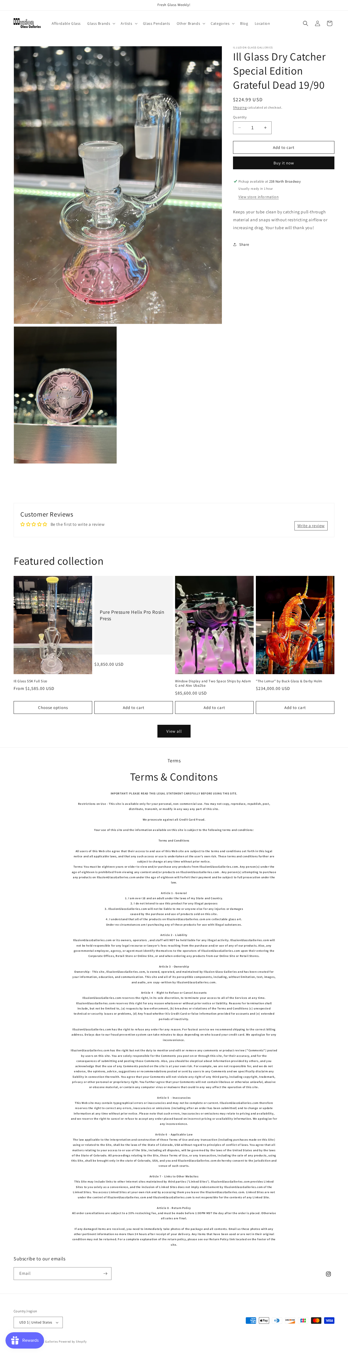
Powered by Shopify (73, 1341)
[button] (100, 23)
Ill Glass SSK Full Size (30, 681)
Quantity (240, 117)
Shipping (240, 107)
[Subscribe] (105, 1273)
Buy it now (284, 162)
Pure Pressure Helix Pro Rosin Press (132, 615)
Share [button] (244, 244)
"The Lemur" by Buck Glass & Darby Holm (289, 681)
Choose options (53, 707)
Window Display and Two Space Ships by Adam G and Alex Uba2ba (213, 683)
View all (174, 731)
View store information (258, 196)
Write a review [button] (311, 526)
